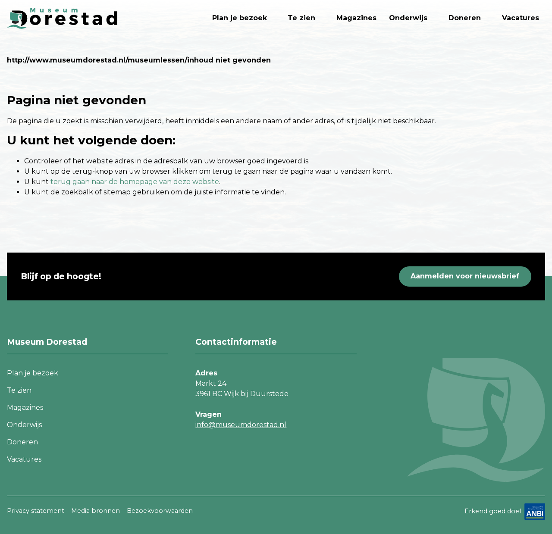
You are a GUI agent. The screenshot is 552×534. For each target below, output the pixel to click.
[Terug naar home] (62, 18)
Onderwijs (408, 18)
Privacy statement (35, 511)
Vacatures (520, 18)
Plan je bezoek (239, 18)
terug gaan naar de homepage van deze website (134, 182)
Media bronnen (95, 511)
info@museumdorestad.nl (240, 425)
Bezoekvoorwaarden (160, 511)
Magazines (356, 18)
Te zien (301, 18)
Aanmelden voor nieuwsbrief (465, 276)
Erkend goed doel (492, 511)
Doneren (464, 18)
